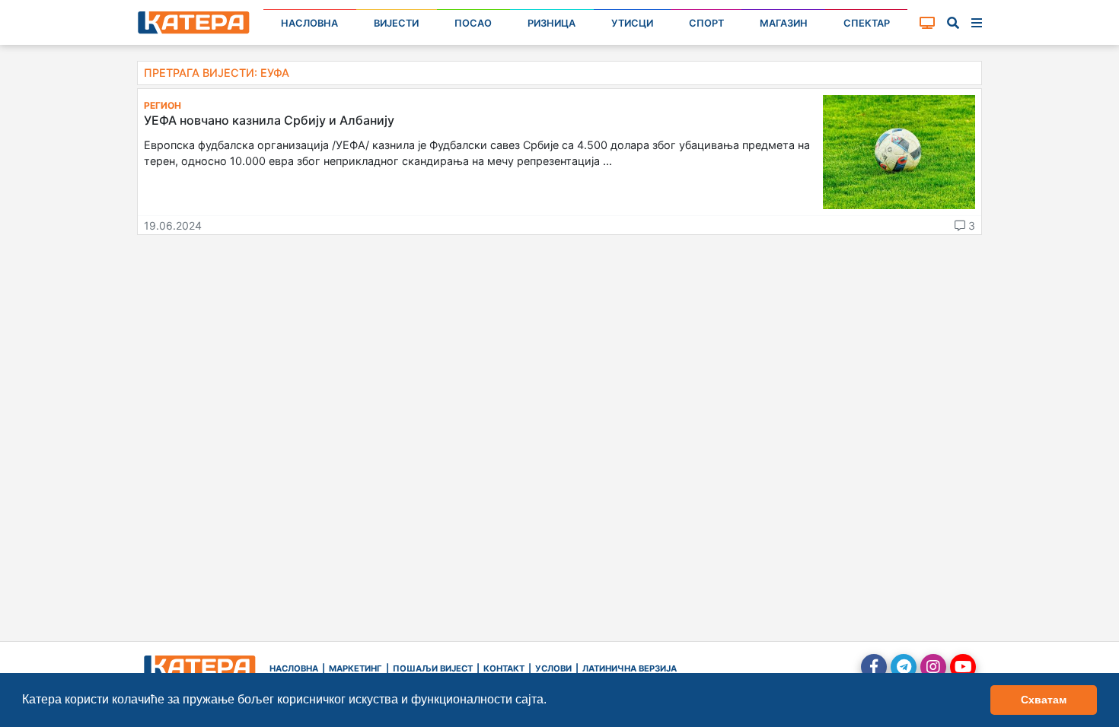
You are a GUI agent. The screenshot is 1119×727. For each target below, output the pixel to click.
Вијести (396, 23)
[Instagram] (933, 667)
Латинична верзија (629, 668)
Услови (553, 668)
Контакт (503, 668)
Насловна (309, 23)
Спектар (866, 23)
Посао (473, 23)
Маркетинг (355, 668)
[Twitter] (904, 667)
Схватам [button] (1043, 700)
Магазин (784, 23)
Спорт (706, 23)
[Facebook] (874, 667)
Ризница (551, 23)
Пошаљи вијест (433, 668)
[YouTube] (963, 667)
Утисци (632, 23)
